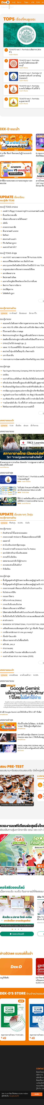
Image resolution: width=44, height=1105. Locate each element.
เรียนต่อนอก (23, 313)
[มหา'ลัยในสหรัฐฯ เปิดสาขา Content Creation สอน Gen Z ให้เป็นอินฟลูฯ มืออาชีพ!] (8, 737)
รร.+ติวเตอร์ (13, 313)
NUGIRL (20, 523)
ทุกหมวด (4, 313)
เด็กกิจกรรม (34, 426)
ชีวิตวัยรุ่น (12, 523)
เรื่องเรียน (18, 426)
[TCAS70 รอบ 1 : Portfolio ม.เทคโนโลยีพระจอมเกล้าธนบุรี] (13, 63)
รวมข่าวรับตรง (13, 54)
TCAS (38, 2)
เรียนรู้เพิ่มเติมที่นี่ (14, 1096)
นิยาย (19, 2)
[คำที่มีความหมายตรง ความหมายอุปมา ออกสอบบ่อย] (16, 169)
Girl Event (21, 750)
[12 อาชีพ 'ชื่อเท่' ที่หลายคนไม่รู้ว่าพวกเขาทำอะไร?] (16, 142)
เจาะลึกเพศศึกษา (25, 675)
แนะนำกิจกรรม (4, 467)
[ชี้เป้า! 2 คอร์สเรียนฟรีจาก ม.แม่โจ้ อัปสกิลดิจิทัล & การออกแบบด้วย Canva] (8, 501)
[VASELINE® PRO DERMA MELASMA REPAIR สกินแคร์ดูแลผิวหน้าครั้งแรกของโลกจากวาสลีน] (8, 748)
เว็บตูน (26, 2)
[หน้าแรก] (5, 2)
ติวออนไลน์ (4, 7)
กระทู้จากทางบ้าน (8, 518)
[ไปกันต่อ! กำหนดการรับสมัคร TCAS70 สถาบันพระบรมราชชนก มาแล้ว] (8, 490)
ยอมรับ (37, 1094)
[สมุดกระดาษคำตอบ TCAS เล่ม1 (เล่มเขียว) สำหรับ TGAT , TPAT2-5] (12, 1015)
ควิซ (32, 2)
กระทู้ (13, 2)
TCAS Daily (25, 492)
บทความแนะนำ (7, 670)
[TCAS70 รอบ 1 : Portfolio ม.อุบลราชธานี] (13, 102)
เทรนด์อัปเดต (13, 675)
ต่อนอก (26, 426)
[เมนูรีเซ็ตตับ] (16, 966)
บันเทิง (27, 523)
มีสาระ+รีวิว (33, 313)
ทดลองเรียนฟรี (18, 934)
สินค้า (12, 7)
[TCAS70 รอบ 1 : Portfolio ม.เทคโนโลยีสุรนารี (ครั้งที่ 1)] (13, 89)
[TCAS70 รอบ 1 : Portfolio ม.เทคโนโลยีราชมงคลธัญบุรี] (8, 479)
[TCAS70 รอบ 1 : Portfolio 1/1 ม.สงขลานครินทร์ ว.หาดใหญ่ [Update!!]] (13, 76)
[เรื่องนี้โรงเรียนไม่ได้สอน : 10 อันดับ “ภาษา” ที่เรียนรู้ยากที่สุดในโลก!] (8, 726)
